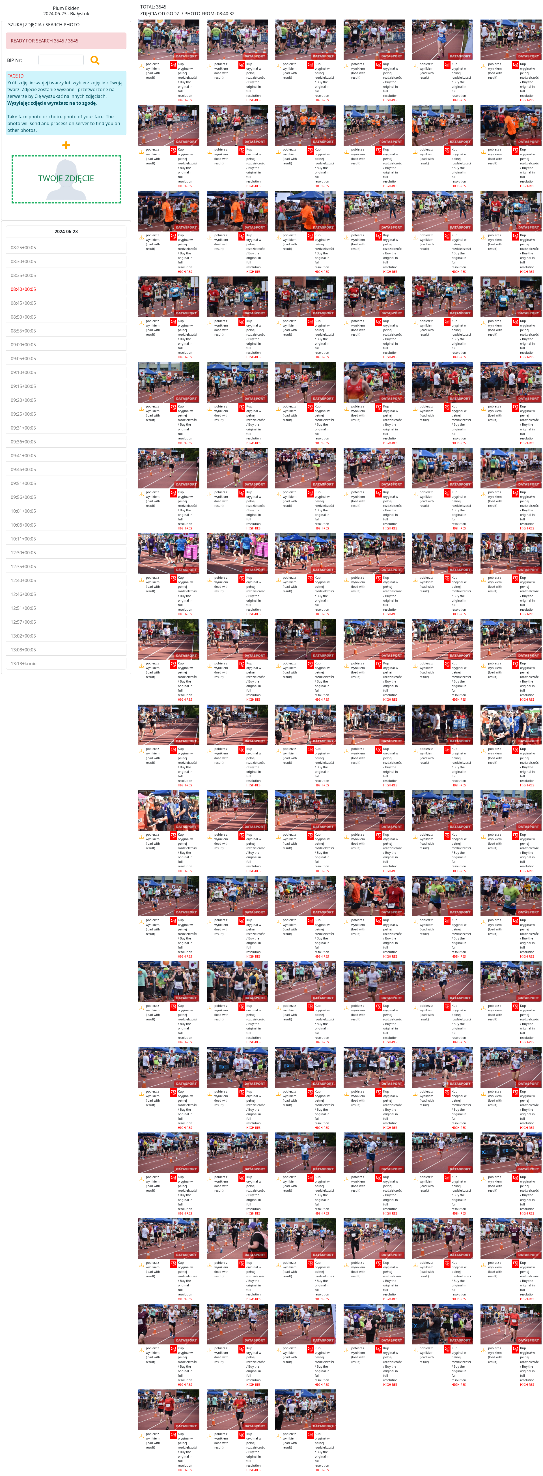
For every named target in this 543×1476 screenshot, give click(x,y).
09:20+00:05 (23, 400)
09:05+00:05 (23, 358)
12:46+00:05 (23, 594)
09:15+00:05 (23, 386)
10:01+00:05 (23, 511)
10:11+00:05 (23, 539)
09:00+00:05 (23, 345)
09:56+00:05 (23, 497)
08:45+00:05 (23, 303)
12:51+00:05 (23, 608)
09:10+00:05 (23, 372)
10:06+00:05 (23, 525)
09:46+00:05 (23, 469)
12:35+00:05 (23, 566)
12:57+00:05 (23, 622)
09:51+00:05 (23, 483)
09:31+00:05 (23, 428)
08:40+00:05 (23, 289)
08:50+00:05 (23, 317)
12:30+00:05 (23, 553)
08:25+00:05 (23, 247)
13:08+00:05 (23, 650)
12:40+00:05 (23, 580)
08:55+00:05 (23, 331)
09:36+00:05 (23, 442)
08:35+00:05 (23, 275)
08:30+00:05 (23, 261)
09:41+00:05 (23, 455)
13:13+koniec (25, 663)
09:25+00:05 (23, 414)
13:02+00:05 (23, 636)
